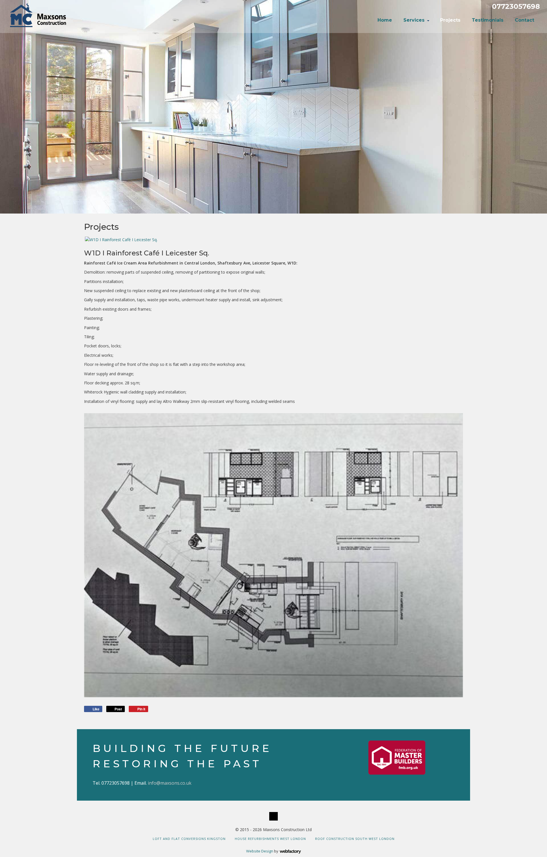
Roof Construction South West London (355, 839)
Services (413, 20)
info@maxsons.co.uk (169, 783)
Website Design (259, 851)
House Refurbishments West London (270, 839)
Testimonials (487, 20)
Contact (524, 20)
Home (384, 20)
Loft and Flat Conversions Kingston (189, 839)
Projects (450, 20)
